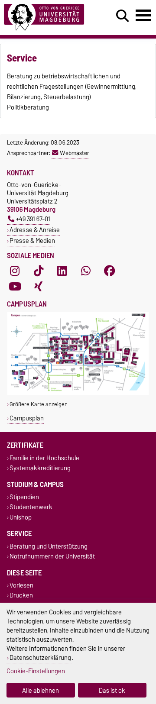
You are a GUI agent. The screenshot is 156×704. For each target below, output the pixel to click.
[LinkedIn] (62, 271)
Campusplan (27, 418)
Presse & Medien (32, 240)
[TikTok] (38, 271)
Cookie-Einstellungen (35, 670)
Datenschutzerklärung (40, 657)
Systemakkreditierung (40, 468)
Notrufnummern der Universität (52, 556)
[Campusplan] (78, 393)
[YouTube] (15, 286)
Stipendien (24, 497)
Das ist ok (112, 690)
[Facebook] (109, 271)
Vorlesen (21, 586)
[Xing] (38, 286)
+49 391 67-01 (33, 218)
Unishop (21, 517)
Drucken (21, 596)
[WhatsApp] (86, 271)
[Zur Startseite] (48, 17)
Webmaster (74, 153)
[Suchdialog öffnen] (122, 16)
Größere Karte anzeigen (39, 404)
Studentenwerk (31, 507)
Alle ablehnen (40, 690)
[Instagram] (15, 271)
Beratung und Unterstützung (49, 546)
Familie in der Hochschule (44, 458)
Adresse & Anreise (35, 229)
